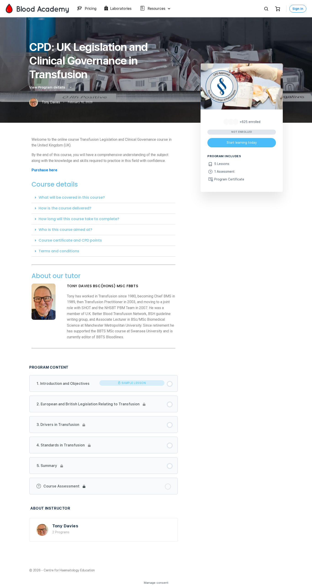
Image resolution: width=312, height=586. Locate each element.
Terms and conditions (59, 251)
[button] (103, 197)
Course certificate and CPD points (70, 240)
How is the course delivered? (65, 208)
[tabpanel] (103, 244)
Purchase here (44, 170)
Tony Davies (65, 525)
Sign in (297, 8)
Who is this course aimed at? (65, 229)
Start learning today (242, 142)
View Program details (47, 87)
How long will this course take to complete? (79, 218)
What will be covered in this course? (72, 197)
